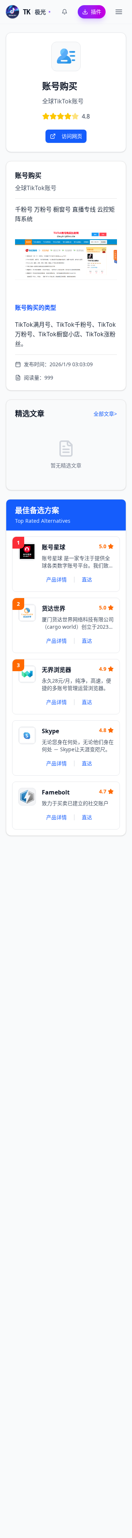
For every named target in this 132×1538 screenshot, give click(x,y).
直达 (87, 579)
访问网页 (72, 136)
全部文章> (105, 413)
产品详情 (56, 579)
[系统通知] (64, 11)
